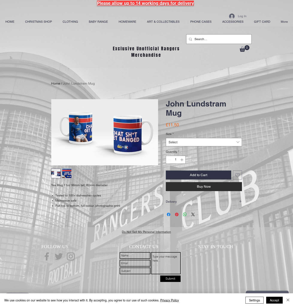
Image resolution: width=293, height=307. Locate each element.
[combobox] (204, 142)
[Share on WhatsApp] (184, 214)
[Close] (287, 300)
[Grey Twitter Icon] (58, 256)
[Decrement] (169, 159)
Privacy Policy (169, 300)
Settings (254, 300)
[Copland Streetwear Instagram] (70, 256)
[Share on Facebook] (168, 214)
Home (55, 83)
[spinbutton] (176, 159)
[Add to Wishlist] (237, 175)
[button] (244, 48)
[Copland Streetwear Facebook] (46, 256)
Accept (274, 300)
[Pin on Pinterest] (176, 214)
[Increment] (182, 159)
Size (170, 134)
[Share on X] (193, 214)
